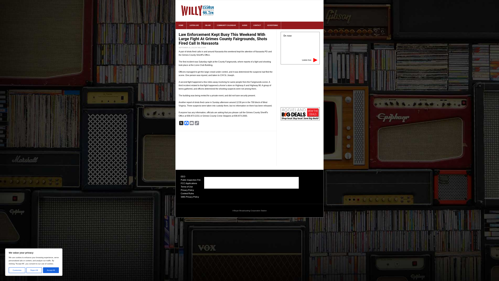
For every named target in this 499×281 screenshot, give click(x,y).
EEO (183, 176)
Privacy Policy (187, 190)
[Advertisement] (226, 146)
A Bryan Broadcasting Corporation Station (249, 211)
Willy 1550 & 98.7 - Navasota (198, 10)
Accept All (51, 270)
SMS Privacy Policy (190, 197)
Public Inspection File (191, 180)
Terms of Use (187, 187)
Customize (17, 270)
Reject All (34, 270)
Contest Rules (187, 193)
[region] (33, 262)
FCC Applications (189, 183)
